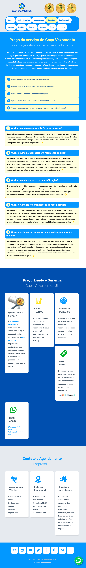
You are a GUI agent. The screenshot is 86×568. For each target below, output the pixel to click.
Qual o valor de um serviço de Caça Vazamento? (30, 79)
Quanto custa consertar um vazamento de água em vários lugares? (38, 108)
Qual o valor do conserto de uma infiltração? (29, 94)
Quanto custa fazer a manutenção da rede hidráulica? (33, 101)
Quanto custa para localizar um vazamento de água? (32, 86)
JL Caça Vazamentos (42, 563)
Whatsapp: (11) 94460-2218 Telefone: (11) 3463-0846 (16, 430)
